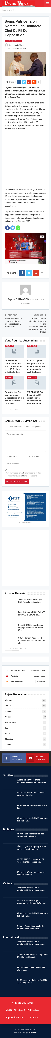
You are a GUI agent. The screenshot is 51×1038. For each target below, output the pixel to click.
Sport (7, 728)
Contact (34, 1017)
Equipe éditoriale (14, 1017)
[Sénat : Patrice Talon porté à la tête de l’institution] (9, 808)
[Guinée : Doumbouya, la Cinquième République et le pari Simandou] (9, 957)
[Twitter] (12, 227)
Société (8, 706)
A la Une (9, 41)
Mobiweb (33, 1032)
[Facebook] (7, 227)
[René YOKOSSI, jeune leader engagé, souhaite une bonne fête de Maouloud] (10, 628)
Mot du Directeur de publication (22, 1010)
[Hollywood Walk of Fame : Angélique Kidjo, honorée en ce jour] (9, 891)
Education (9, 739)
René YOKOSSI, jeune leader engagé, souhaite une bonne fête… (30, 627)
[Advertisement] (25, 159)
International (10, 722)
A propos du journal (22, 1003)
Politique (17, 41)
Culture (8, 745)
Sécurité (8, 733)
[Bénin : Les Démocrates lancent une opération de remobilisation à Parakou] (9, 795)
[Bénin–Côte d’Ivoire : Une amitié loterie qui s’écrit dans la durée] (9, 970)
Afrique (8, 717)
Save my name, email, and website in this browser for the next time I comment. (23, 474)
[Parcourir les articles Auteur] (25, 290)
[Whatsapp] (18, 227)
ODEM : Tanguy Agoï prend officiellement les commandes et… (31, 640)
